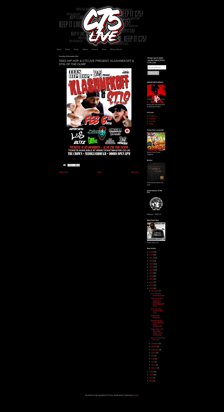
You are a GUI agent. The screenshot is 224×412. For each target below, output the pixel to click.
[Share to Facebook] (76, 165)
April (153, 362)
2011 (151, 378)
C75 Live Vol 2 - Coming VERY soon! (157, 311)
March (153, 365)
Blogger (135, 395)
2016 (151, 282)
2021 (151, 267)
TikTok (151, 124)
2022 (151, 264)
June (153, 359)
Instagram (152, 119)
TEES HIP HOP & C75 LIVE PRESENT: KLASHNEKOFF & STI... (157, 302)
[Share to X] (73, 165)
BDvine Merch (116, 49)
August (153, 353)
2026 (151, 252)
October (154, 347)
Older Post (135, 172)
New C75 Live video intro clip (158, 339)
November (155, 344)
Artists (67, 49)
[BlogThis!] (71, 165)
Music (76, 49)
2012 (151, 375)
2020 (151, 270)
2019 (151, 273)
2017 (151, 279)
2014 (151, 288)
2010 (151, 381)
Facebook (152, 116)
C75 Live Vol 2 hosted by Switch (158, 294)
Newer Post (64, 172)
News (59, 49)
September (155, 350)
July (152, 356)
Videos (85, 49)
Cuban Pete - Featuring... (156, 316)
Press (104, 49)
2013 (151, 372)
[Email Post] (64, 165)
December (155, 291)
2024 (151, 258)
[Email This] (68, 165)
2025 (151, 255)
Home (99, 172)
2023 (151, 261)
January (154, 368)
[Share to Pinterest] (78, 165)
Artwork (95, 49)
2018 (151, 276)
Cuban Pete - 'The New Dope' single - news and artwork (157, 332)
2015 (151, 285)
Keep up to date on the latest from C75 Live (156, 60)
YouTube (152, 121)
